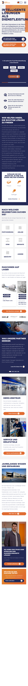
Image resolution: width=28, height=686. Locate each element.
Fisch (5, 67)
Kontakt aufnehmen (12, 557)
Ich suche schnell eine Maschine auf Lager (9, 45)
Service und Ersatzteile (13, 447)
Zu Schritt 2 (13, 76)
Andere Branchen (12, 199)
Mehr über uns (13, 507)
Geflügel (21, 67)
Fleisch (13, 67)
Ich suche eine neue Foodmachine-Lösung (9, 39)
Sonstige (14, 70)
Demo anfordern (10, 574)
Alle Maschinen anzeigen (12, 311)
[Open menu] (25, 2)
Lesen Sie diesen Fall (16, 360)
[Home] (6, 2)
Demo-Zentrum (13, 407)
